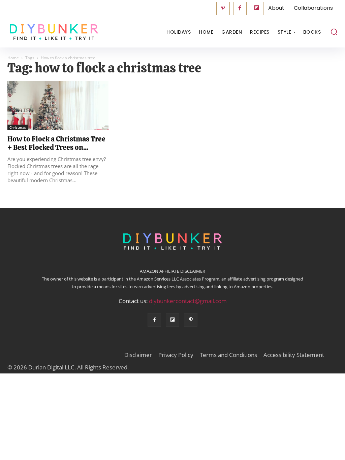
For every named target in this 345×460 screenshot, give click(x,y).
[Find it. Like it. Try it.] (48, 32)
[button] (334, 31)
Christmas (17, 127)
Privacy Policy (175, 355)
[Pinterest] (223, 8)
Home (13, 58)
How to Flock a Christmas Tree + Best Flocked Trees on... (56, 143)
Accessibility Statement (293, 355)
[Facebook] (240, 8)
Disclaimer (138, 355)
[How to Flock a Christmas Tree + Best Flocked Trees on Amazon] (57, 105)
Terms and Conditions (228, 355)
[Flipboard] (256, 8)
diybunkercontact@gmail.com (188, 301)
